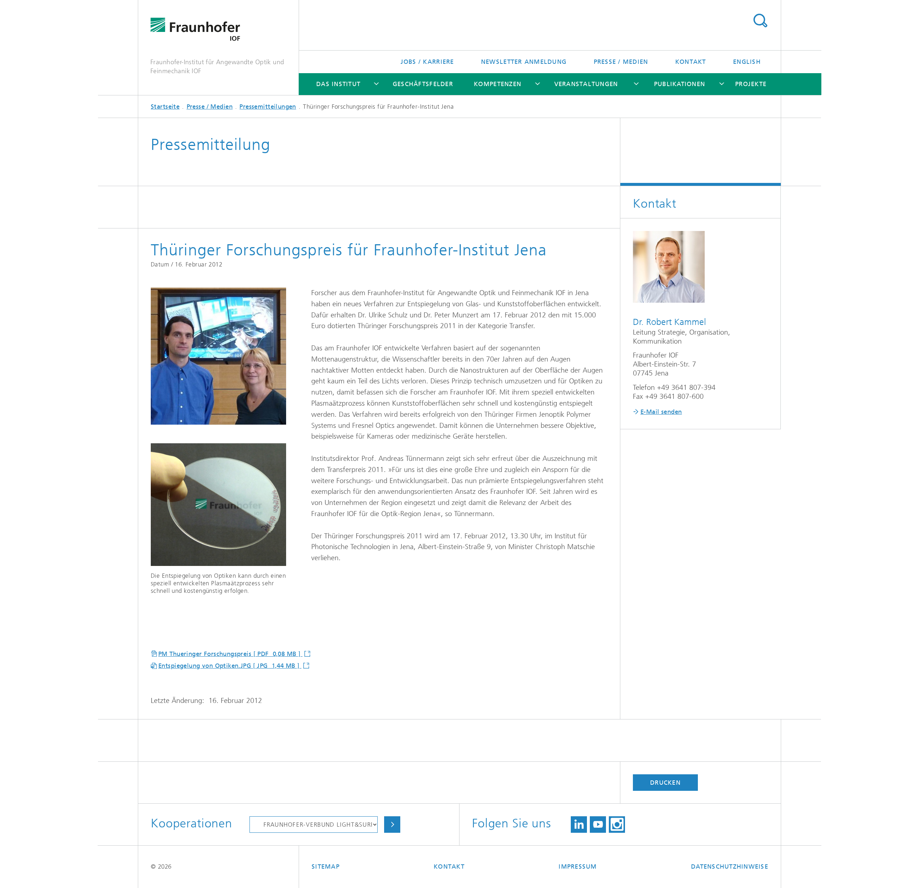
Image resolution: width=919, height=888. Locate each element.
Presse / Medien (621, 61)
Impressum (578, 866)
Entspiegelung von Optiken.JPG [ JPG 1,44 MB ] (230, 665)
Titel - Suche (760, 21)
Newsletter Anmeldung (523, 61)
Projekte (750, 84)
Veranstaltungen (586, 84)
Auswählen (392, 824)
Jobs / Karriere (427, 61)
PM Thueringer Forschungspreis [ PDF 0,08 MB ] (230, 653)
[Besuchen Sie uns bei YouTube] (598, 824)
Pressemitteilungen (267, 106)
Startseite (165, 106)
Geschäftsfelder (423, 84)
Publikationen (679, 84)
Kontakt (690, 61)
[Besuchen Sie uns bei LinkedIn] (579, 824)
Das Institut (338, 84)
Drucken (665, 782)
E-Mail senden (661, 411)
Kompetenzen (497, 84)
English (747, 61)
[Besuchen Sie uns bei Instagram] (617, 824)
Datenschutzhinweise (729, 866)
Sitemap (326, 866)
